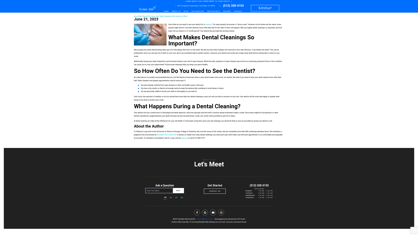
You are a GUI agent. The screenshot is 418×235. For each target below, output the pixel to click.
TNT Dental (241, 219)
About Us (176, 11)
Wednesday (250, 195)
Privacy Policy (208, 219)
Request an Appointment (265, 8)
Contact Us (214, 191)
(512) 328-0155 (233, 5)
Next (178, 190)
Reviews (227, 11)
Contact (238, 11)
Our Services (197, 11)
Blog (186, 11)
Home (166, 11)
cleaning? (208, 24)
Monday (249, 191)
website (184, 138)
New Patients (213, 11)
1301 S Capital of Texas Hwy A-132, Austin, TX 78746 (196, 6)
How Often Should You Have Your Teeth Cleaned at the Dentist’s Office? (161, 16)
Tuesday (249, 193)
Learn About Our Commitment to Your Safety (208, 1)
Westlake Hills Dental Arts (167, 135)
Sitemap (200, 219)
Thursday (250, 197)
